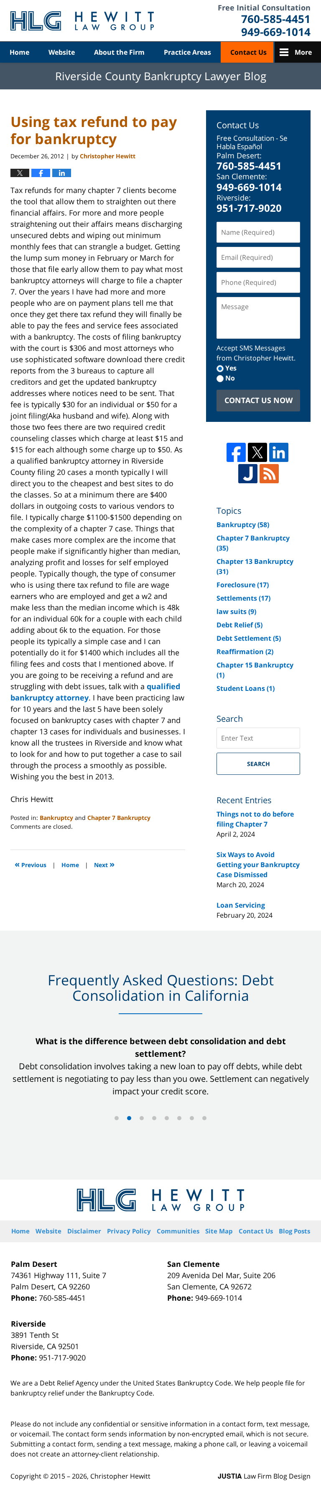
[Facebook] (236, 452)
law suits (236, 611)
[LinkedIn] (278, 452)
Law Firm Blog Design (264, 1476)
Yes (231, 368)
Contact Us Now (258, 400)
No (230, 378)
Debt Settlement (249, 638)
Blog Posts (294, 1231)
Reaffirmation (245, 651)
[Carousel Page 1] (116, 1118)
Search (258, 764)
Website (61, 52)
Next (104, 864)
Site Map (219, 1231)
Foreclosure (243, 584)
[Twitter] (257, 452)
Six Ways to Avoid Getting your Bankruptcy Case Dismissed (258, 864)
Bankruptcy (56, 818)
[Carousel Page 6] (179, 1118)
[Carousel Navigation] (160, 1117)
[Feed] (269, 473)
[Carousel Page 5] (166, 1118)
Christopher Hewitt (120, 1476)
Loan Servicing (241, 905)
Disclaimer (84, 1231)
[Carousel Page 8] (204, 1118)
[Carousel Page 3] (141, 1118)
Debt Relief (239, 624)
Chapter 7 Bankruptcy (118, 818)
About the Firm (119, 52)
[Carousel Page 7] (192, 1118)
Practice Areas (187, 52)
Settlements (243, 598)
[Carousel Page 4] (154, 1118)
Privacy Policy (129, 1231)
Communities (178, 1231)
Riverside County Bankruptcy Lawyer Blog (82, 20)
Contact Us (248, 52)
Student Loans (246, 688)
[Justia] (247, 473)
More (303, 52)
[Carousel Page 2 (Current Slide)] (129, 1118)
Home (19, 52)
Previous (30, 864)
